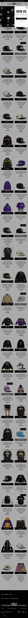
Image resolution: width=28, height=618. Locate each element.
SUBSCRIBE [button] (21, 18)
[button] (27, 8)
